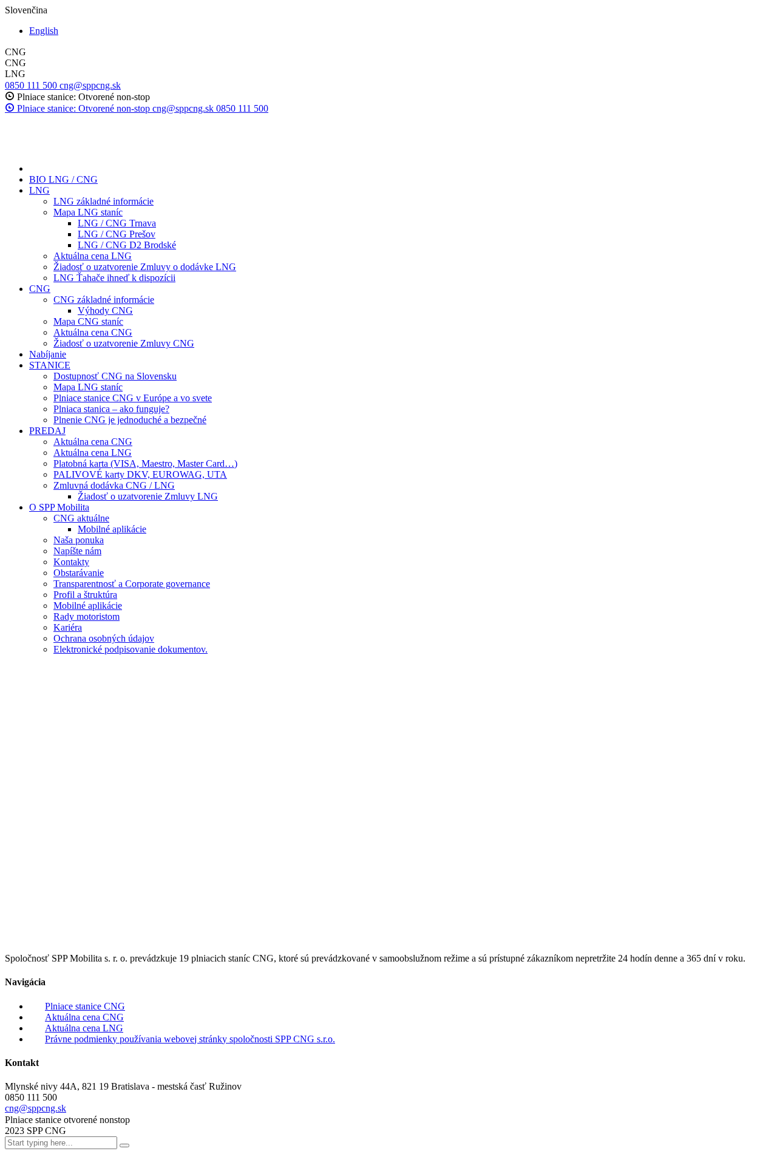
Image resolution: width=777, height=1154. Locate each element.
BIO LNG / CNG (63, 179)
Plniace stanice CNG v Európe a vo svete (132, 398)
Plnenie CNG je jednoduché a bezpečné (129, 420)
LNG (39, 190)
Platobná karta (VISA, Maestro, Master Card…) (145, 463)
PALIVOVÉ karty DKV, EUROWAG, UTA (140, 474)
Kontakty (71, 562)
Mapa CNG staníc (88, 321)
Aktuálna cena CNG (92, 332)
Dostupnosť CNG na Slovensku (115, 376)
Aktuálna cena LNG (92, 256)
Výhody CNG (105, 310)
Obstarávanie (78, 573)
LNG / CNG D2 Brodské (127, 245)
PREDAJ (47, 431)
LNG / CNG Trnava (117, 223)
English (43, 30)
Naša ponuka (78, 540)
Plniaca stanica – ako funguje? (111, 409)
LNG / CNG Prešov (116, 234)
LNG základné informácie (103, 201)
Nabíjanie (47, 354)
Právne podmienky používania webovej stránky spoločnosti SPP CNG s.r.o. (190, 1039)
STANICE (49, 365)
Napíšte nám (77, 551)
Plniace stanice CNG (85, 1006)
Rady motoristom (86, 616)
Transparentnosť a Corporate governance (131, 584)
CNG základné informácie (103, 299)
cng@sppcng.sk (35, 1108)
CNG (39, 288)
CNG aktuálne (81, 518)
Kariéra (67, 627)
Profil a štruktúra (85, 594)
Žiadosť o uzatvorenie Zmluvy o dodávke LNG (144, 267)
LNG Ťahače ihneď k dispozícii (114, 278)
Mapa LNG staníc (88, 212)
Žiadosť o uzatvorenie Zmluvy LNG (148, 496)
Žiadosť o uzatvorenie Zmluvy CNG (123, 343)
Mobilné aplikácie (112, 529)
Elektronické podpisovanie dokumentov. (130, 649)
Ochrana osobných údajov (103, 638)
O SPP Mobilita (59, 507)
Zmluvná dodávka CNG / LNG (114, 485)
